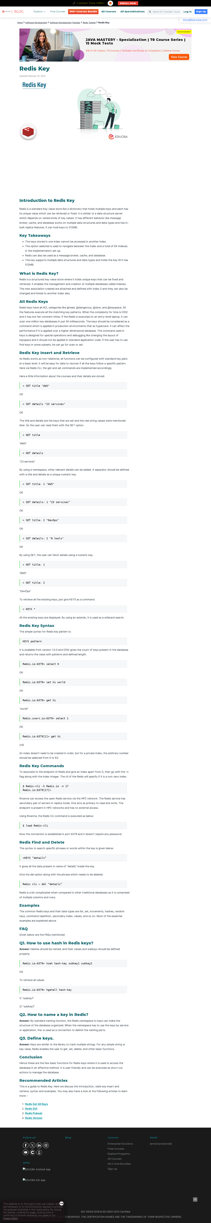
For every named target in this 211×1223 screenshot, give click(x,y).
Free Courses (57, 11)
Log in (188, 11)
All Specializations (132, 11)
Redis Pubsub (33, 1113)
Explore (38, 11)
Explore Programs (119, 1153)
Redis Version (33, 1117)
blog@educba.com (195, 19)
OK (62, 1203)
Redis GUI (31, 1108)
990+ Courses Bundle (83, 11)
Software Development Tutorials (65, 22)
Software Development (36, 22)
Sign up (112, 1168)
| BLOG (17, 11)
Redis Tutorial (89, 22)
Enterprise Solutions (120, 1143)
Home (20, 22)
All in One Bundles (119, 1163)
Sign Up (201, 11)
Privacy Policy (10, 1218)
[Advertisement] (164, 108)
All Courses (108, 11)
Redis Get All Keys (36, 1104)
